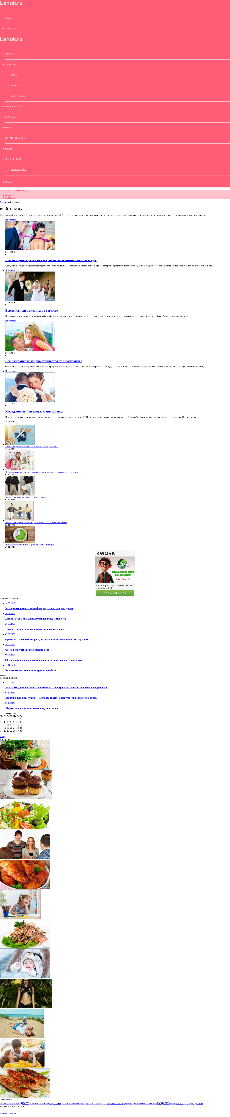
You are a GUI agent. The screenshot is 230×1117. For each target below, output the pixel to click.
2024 (2, 1103)
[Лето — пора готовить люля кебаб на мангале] (25, 1097)
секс (184, 1103)
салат (179, 1103)
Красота (10, 117)
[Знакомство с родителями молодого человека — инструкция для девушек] (25, 858)
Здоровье (10, 64)
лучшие (55, 1103)
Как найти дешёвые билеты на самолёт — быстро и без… (31, 447)
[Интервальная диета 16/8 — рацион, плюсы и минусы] (20, 542)
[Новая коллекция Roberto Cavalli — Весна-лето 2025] (26, 1007)
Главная (3, 202)
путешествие (128, 1104)
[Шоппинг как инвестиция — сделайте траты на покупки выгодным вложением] (20, 469)
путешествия (150, 1103)
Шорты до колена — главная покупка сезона (25, 497)
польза (105, 1103)
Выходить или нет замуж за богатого (31, 310)
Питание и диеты (15, 138)
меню (64, 1103)
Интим (14, 75)
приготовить (115, 1103)
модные (81, 1103)
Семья (8, 148)
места (70, 1103)
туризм (189, 1103)
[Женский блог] (11, 5)
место (75, 1103)
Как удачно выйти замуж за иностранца (34, 411)
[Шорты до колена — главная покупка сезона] (20, 495)
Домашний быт (14, 159)
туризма (198, 1103)
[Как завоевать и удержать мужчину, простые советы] (22, 1067)
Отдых (9, 127)
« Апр (2, 736)
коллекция (45, 1103)
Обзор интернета (18, 169)
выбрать (17, 1104)
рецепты (172, 1104)
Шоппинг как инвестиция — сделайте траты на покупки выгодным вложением (41, 472)
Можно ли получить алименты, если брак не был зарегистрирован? (36, 522)
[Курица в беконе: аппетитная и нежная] (25, 888)
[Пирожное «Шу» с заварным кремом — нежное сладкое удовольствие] (26, 799)
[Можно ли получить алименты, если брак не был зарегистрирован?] (19, 520)
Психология (16, 85)
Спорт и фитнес (18, 96)
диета (24, 1103)
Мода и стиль (13, 106)
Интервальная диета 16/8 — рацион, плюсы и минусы (30, 544)
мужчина (90, 1103)
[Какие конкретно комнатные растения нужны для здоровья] (25, 769)
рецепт (163, 1103)
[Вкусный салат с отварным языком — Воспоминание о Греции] (25, 948)
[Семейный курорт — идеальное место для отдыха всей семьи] (22, 1037)
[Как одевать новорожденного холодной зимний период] (25, 978)
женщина (35, 1103)
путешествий (139, 1104)
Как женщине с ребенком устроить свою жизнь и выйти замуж (50, 260)
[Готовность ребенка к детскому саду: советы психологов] (20, 918)
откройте (98, 1103)
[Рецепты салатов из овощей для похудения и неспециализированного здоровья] (25, 828)
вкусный (9, 1103)
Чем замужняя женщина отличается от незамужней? (43, 361)
